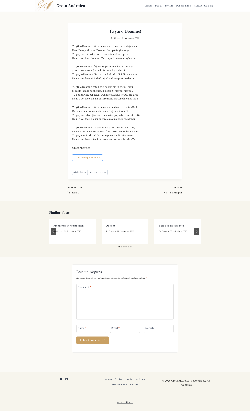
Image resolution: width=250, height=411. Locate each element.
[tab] (119, 246)
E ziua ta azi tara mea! (172, 225)
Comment (84, 287)
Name (82, 328)
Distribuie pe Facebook (87, 157)
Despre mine (183, 5)
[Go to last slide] (53, 231)
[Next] (196, 231)
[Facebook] (60, 378)
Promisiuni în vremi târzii (68, 225)
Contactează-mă (203, 5)
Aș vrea (110, 225)
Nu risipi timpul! (173, 190)
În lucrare (75, 190)
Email (115, 328)
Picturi (169, 5)
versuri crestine (98, 172)
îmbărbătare (79, 172)
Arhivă (119, 379)
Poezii (158, 5)
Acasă (148, 5)
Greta (117, 38)
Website (150, 328)
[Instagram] (66, 378)
